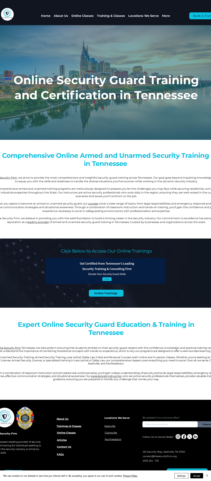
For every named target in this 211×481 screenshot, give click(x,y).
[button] (111, 15)
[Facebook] (183, 436)
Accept (196, 475)
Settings (181, 475)
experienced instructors (106, 376)
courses (93, 203)
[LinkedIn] (195, 436)
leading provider (38, 222)
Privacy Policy (130, 475)
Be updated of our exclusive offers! (161, 417)
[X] (189, 436)
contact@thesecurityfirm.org (160, 456)
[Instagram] (178, 436)
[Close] (207, 475)
